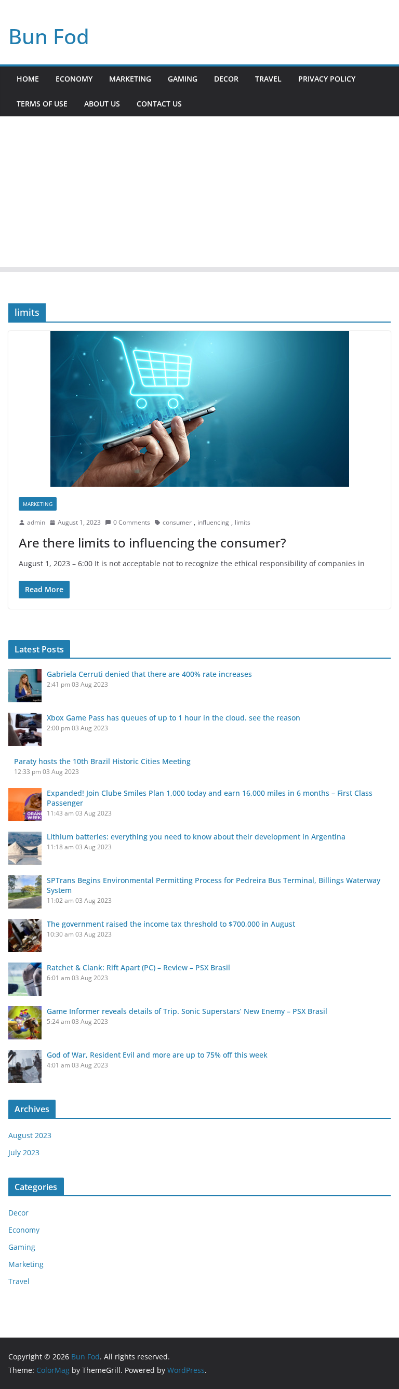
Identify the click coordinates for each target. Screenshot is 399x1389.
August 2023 (29, 1135)
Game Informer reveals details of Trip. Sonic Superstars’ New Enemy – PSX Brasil (187, 1011)
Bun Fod (48, 36)
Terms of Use (42, 104)
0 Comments (131, 522)
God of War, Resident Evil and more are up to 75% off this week (157, 1055)
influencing (213, 522)
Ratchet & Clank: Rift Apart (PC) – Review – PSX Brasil (138, 967)
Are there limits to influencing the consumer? (152, 542)
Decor (226, 79)
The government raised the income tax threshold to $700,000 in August (171, 924)
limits (242, 522)
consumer (177, 522)
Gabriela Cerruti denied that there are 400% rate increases (149, 674)
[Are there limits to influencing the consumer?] (199, 409)
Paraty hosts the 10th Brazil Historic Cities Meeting (102, 761)
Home (28, 79)
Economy (74, 79)
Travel (268, 79)
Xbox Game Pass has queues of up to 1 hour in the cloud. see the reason (173, 718)
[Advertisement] (199, 194)
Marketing (130, 79)
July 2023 (23, 1152)
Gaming (182, 79)
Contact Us (159, 104)
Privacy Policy (326, 79)
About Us (102, 104)
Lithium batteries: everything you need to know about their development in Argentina (196, 837)
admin (36, 522)
